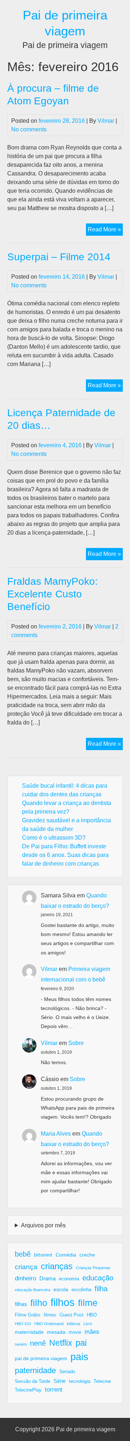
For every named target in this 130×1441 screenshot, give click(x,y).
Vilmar (106, 121)
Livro (87, 1324)
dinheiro (25, 1278)
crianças (57, 1266)
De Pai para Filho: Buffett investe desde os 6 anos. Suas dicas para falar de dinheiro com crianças (65, 855)
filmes (50, 1315)
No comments (29, 129)
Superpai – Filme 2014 (58, 256)
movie (75, 1332)
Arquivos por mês (43, 1225)
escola (60, 1289)
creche (87, 1255)
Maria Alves (56, 1134)
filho (38, 1303)
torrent (53, 1389)
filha (101, 1289)
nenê (38, 1343)
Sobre (76, 1043)
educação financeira (32, 1290)
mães (91, 1331)
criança (26, 1267)
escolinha (81, 1289)
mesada (56, 1332)
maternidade (29, 1332)
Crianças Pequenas (93, 1268)
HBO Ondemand (49, 1324)
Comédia (66, 1255)
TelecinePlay (28, 1390)
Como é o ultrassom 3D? (54, 838)
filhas (21, 1304)
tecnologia (79, 1381)
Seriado (67, 1371)
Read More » (105, 231)
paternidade (35, 1370)
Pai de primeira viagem (85, 1429)
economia (69, 1278)
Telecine (102, 1381)
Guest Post (71, 1315)
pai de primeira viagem (41, 1358)
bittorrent (43, 1255)
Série (59, 1381)
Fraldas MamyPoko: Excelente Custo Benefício (52, 594)
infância (73, 1324)
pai (81, 1343)
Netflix (60, 1343)
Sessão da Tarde (32, 1381)
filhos (63, 1302)
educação (97, 1278)
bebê (23, 1254)
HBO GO (23, 1324)
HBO (92, 1315)
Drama (47, 1278)
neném (21, 1344)
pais (79, 1356)
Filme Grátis (27, 1315)
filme (88, 1303)
